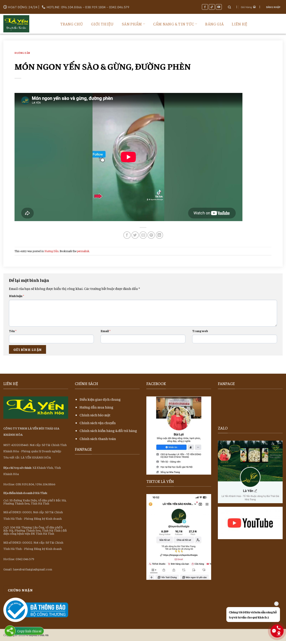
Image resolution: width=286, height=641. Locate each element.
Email (106, 331)
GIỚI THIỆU (102, 23)
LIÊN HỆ (239, 23)
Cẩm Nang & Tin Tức (173, 23)
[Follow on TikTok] (212, 7)
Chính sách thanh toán (98, 438)
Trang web (200, 331)
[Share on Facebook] (127, 235)
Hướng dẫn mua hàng (96, 407)
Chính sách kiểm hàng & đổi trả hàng (108, 430)
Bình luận (16, 296)
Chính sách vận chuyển (98, 422)
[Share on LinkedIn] (159, 235)
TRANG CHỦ (71, 23)
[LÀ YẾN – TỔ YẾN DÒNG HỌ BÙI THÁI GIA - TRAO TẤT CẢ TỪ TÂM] (25, 24)
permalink (83, 251)
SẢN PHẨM (132, 23)
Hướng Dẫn (22, 52)
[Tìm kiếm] (229, 7)
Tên (13, 331)
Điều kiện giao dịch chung (100, 399)
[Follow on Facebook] (205, 7)
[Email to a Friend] (143, 235)
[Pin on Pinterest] (151, 235)
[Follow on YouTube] (219, 7)
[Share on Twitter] (135, 235)
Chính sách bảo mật (95, 415)
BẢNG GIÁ (214, 23)
